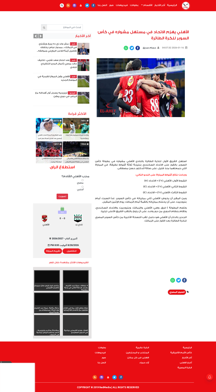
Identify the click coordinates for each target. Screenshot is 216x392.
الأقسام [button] (147, 5)
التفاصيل (71, 251)
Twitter (132, 48)
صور (111, 5)
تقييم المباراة (53, 251)
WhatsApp (126, 48)
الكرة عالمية (142, 347)
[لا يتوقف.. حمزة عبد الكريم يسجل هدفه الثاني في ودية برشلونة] (76, 278)
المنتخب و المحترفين (137, 352)
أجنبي (80, 189)
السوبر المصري (176, 292)
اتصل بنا (102, 5)
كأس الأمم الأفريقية (181, 352)
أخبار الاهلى (186, 362)
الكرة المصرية (185, 367)
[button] (36, 36)
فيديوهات (122, 5)
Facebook (137, 48)
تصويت (62, 196)
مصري (80, 183)
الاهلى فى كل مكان (138, 357)
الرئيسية (171, 5)
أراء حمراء (144, 362)
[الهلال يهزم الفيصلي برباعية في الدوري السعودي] (76, 327)
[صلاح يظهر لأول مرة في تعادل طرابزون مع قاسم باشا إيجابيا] (76, 300)
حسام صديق (149, 48)
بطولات (134, 5)
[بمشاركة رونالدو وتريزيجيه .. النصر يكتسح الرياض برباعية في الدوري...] (47, 327)
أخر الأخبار (159, 5)
